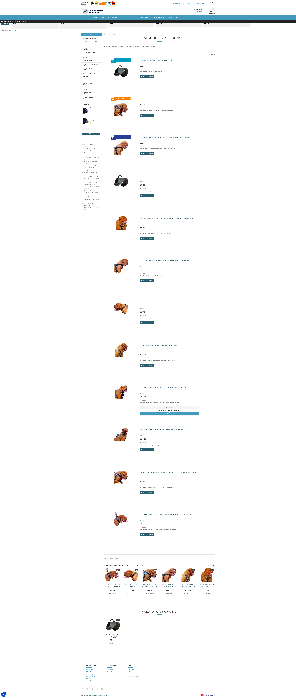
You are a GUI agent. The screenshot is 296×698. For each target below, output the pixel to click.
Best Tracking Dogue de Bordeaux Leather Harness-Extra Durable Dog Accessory (166, 218)
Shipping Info (89, 669)
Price (14, 23)
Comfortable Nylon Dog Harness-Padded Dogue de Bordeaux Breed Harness (165, 137)
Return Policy (89, 674)
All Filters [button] (5, 23)
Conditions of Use (90, 676)
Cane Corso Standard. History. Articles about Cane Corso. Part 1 (91, 178)
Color (63, 23)
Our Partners (131, 669)
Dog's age (111, 23)
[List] (214, 54)
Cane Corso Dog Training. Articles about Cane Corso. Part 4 (91, 192)
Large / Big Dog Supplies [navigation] (111, 34)
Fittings (206, 23)
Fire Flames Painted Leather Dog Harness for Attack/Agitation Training (163, 429)
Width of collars (66, 28)
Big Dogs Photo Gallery (89, 148)
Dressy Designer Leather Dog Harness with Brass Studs (158, 345)
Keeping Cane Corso (89, 170)
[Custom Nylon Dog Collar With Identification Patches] (121, 308)
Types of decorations (210, 26)
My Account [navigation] (187, 3)
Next (87, 129)
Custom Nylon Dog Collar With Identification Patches (157, 303)
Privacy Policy (89, 671)
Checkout (196, 3)
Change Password (111, 671)
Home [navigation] (105, 34)
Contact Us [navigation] (177, 3)
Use (14, 28)
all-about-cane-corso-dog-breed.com (99, 695)
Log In (204, 3)
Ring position (65, 26)
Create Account (111, 674)
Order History (110, 669)
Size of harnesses (161, 26)
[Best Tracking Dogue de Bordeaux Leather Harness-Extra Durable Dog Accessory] (121, 223)
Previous (84, 129)
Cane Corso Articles (133, 676)
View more (91, 133)
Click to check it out (169, 413)
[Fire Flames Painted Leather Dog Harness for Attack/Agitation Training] (121, 434)
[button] (212, 3)
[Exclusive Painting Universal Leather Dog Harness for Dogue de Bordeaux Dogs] (121, 392)
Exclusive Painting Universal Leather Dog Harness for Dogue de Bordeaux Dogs (166, 387)
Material (15, 26)
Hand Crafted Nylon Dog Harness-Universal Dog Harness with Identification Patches (168, 99)
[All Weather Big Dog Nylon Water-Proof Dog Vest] (121, 181)
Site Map (88, 678)
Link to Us (130, 671)
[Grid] (212, 54)
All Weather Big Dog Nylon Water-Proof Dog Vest (156, 60)
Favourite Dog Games (89, 155)
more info (142, 181)
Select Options (148, 76)
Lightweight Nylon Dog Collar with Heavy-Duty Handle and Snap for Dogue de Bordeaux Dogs (170, 514)
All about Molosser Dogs (90, 196)
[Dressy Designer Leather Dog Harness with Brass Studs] (121, 350)
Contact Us (200, 12)
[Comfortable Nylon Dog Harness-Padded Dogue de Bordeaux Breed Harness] (121, 265)
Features (159, 23)
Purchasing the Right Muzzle (135, 674)
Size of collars (113, 26)
